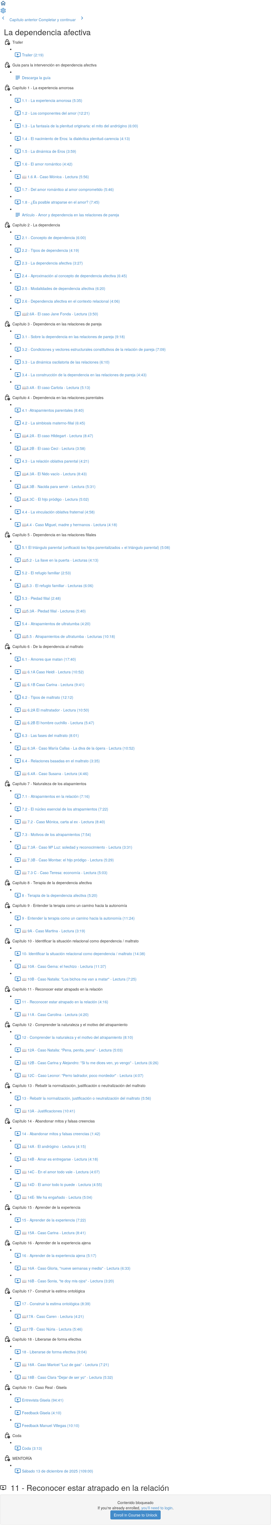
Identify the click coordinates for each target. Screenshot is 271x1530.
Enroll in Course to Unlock (135, 1515)
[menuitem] (3, 12)
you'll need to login (157, 1507)
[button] (3, 4)
